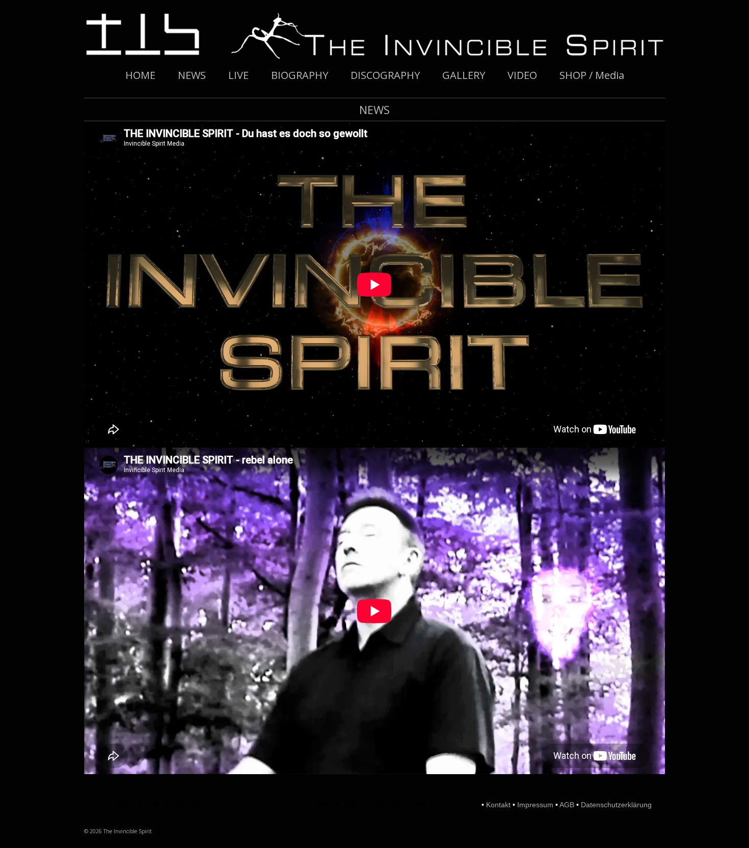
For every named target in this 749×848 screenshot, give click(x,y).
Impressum (535, 805)
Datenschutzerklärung (616, 805)
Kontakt (498, 805)
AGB (566, 805)
